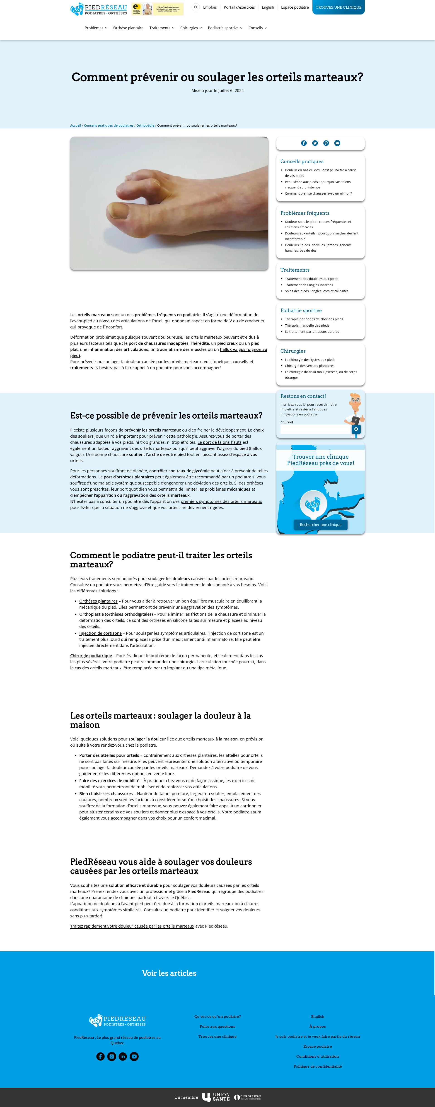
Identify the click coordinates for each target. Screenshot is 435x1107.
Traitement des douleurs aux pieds (311, 279)
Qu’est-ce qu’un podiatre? (217, 1016)
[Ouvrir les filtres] (196, 7)
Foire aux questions (217, 1026)
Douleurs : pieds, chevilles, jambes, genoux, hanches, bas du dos (318, 248)
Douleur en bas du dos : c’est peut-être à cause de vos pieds (321, 173)
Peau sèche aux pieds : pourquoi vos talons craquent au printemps (318, 184)
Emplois (210, 7)
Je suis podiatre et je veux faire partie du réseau (317, 1036)
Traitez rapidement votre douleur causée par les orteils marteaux (132, 926)
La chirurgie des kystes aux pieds (310, 359)
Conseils (256, 27)
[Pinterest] (326, 143)
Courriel (286, 422)
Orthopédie (145, 125)
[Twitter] (315, 143)
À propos (317, 1026)
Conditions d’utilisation (317, 1056)
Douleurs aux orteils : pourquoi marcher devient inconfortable (321, 236)
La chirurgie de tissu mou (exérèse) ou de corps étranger (321, 374)
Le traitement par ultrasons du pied (312, 331)
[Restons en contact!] (356, 429)
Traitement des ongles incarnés (309, 285)
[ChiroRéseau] (247, 1097)
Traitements (160, 27)
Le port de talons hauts (220, 442)
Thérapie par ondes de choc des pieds (314, 319)
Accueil (75, 125)
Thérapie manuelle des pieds (307, 325)
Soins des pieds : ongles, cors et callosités (317, 291)
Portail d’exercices (239, 7)
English (268, 7)
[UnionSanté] (216, 1097)
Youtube (134, 1058)
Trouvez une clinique (338, 7)
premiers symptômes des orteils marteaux (221, 501)
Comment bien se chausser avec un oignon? (318, 193)
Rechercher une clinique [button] (320, 524)
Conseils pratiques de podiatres (108, 125)
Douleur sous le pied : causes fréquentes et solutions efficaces (318, 224)
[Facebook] (304, 143)
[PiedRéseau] (117, 1021)
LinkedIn (122, 1058)
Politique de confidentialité (318, 1066)
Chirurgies (189, 27)
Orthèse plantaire (128, 27)
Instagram (111, 1058)
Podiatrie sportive (223, 27)
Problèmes (94, 27)
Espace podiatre (295, 7)
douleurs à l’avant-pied (121, 903)
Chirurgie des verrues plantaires (309, 366)
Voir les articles (169, 973)
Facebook (100, 1058)
